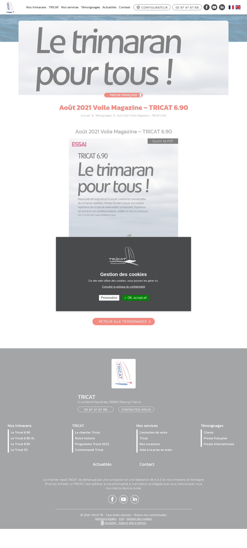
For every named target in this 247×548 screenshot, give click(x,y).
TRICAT (54, 9)
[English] (238, 7)
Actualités (109, 7)
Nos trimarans (36, 9)
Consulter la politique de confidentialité (123, 286)
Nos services (70, 9)
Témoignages (90, 9)
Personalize (109, 297)
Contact (124, 9)
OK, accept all (137, 297)
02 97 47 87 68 (187, 7)
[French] (231, 7)
